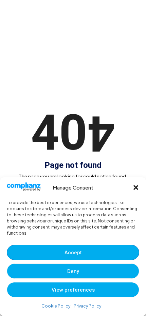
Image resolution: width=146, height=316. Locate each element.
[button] (135, 187)
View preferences (73, 290)
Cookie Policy (55, 306)
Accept (73, 252)
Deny (73, 271)
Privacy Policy (87, 306)
